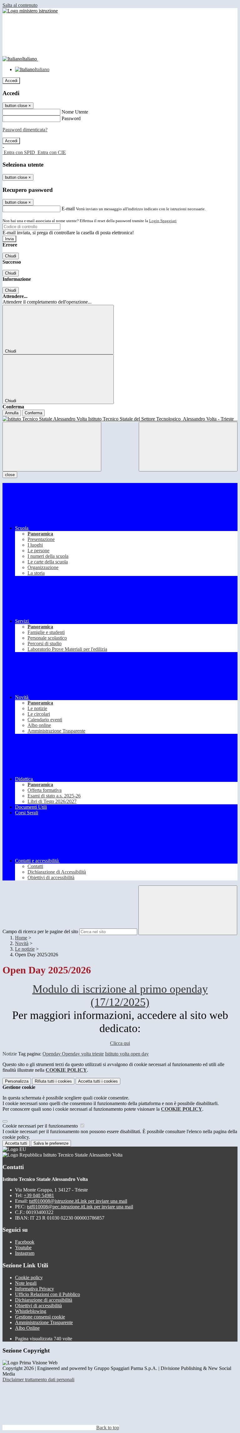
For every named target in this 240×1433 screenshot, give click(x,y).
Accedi (11, 80)
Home (21, 937)
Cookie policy (29, 1277)
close (10, 474)
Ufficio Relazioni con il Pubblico (47, 1294)
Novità (21, 943)
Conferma (33, 413)
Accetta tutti (98, 1081)
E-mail (68, 208)
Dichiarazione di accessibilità (43, 1300)
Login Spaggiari (163, 220)
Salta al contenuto (20, 5)
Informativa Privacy (34, 1288)
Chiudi (10, 256)
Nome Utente (75, 112)
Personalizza (16, 1081)
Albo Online (27, 1328)
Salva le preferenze (50, 1143)
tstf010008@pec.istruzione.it (80, 1206)
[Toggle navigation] (51, 446)
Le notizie (25, 949)
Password (71, 118)
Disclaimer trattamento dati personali (38, 1379)
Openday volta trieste (83, 1053)
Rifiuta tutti (53, 1081)
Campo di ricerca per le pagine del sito (40, 931)
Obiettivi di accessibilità (38, 1305)
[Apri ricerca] (188, 446)
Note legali (26, 1283)
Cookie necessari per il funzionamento (40, 1125)
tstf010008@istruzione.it (78, 1201)
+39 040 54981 (39, 1195)
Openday (52, 1053)
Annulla (11, 413)
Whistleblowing (30, 1311)
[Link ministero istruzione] (30, 10)
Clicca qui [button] (120, 1043)
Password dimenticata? (25, 129)
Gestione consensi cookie (40, 1316)
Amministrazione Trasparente (44, 1322)
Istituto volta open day (127, 1053)
